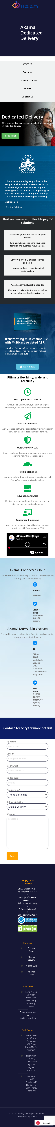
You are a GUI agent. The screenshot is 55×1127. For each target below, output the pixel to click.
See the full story (14, 207)
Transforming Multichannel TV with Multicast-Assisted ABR (26, 340)
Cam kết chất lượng (26, 914)
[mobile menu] (50, 4)
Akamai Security (31, 958)
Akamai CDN (31, 965)
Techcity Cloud (31, 949)
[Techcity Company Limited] (27, 4)
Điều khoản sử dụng (27, 903)
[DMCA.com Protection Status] (27, 930)
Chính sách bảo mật (28, 909)
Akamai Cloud (31, 973)
